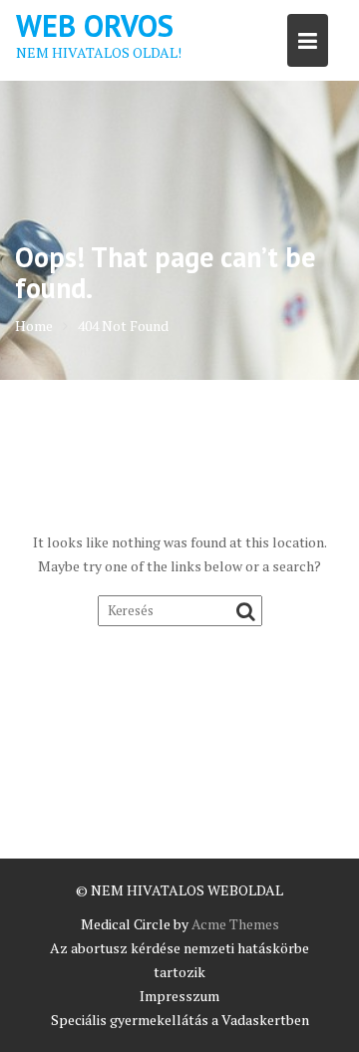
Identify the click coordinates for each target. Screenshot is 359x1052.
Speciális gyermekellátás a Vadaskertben (180, 1019)
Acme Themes (235, 923)
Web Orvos (95, 25)
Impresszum (179, 995)
